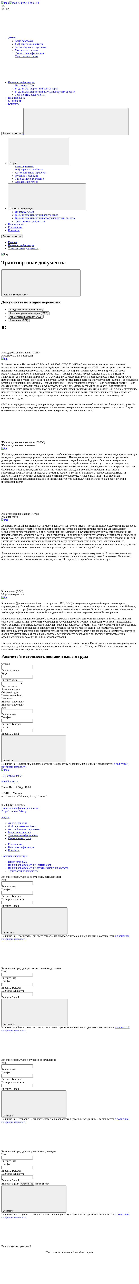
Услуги (5, 817)
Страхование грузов (26, 56)
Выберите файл (10, 1183)
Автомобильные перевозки (30, 47)
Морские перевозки (26, 50)
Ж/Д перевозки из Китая (29, 44)
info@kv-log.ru (9, 781)
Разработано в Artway (13, 811)
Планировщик (16, 97)
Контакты (13, 103)
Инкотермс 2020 (24, 85)
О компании (15, 100)
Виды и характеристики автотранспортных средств (45, 91)
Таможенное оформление (29, 53)
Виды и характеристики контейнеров (36, 88)
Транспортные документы (30, 94)
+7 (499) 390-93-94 (28, 2)
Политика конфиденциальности (19, 808)
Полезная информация (21, 847)
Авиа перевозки (24, 40)
